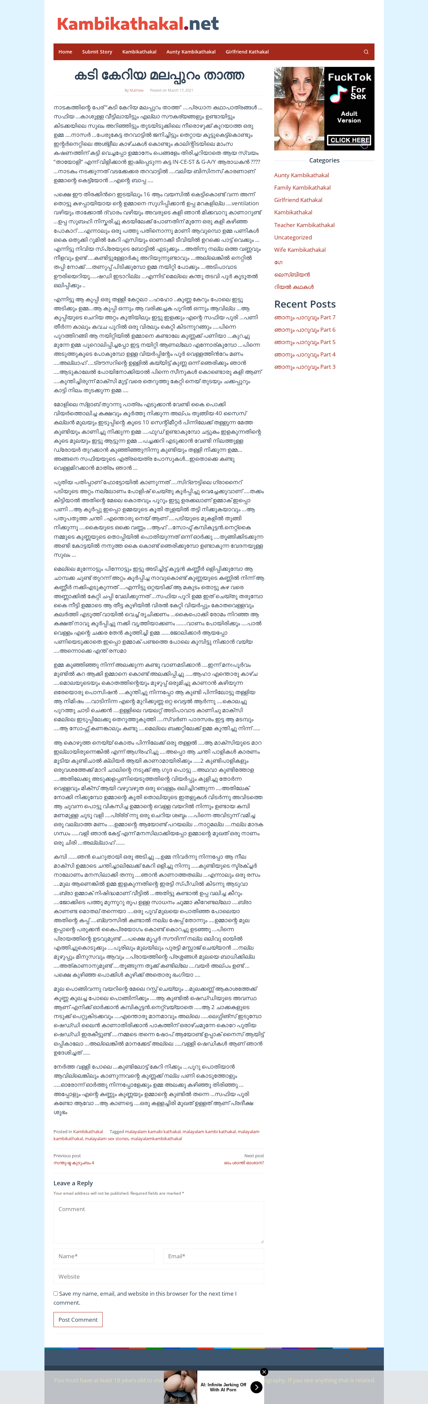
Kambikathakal (88, 1131)
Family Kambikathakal (302, 187)
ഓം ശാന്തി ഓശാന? (244, 1159)
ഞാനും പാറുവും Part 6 (305, 329)
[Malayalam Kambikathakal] (137, 23)
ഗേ (278, 262)
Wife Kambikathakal (300, 249)
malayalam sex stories (107, 1139)
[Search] (366, 51)
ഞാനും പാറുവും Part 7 (305, 317)
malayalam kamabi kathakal (153, 1131)
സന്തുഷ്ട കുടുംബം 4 (74, 1159)
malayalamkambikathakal (156, 1139)
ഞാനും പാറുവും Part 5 (305, 342)
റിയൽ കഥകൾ (294, 287)
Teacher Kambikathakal (304, 225)
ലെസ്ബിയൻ (292, 274)
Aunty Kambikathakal (301, 175)
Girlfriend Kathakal (298, 200)
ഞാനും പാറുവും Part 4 (305, 354)
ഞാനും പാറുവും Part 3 (305, 366)
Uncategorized (293, 237)
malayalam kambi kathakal (209, 1131)
